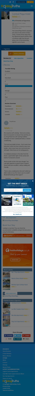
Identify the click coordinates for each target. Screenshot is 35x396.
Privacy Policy (19, 212)
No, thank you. (17, 214)
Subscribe (27, 190)
